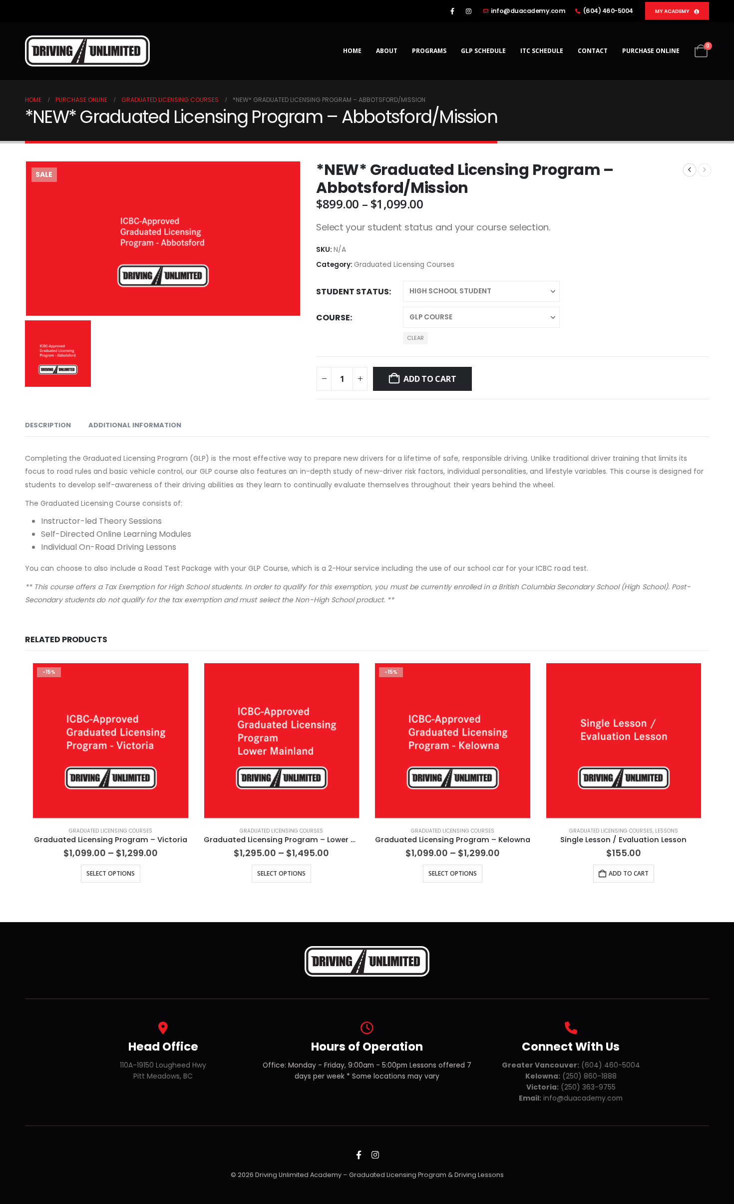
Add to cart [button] (629, 873)
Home (352, 50)
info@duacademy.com (528, 10)
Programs (429, 50)
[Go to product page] (282, 741)
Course (333, 317)
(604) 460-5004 (608, 10)
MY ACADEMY (673, 11)
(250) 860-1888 (571, 1076)
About (386, 50)
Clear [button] (415, 338)
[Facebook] (452, 11)
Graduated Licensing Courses (404, 264)
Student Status (352, 291)
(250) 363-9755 (571, 1087)
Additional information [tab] (134, 425)
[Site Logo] (87, 50)
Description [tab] (48, 425)
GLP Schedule (483, 50)
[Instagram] (469, 11)
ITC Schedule (541, 50)
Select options (110, 873)
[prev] (690, 170)
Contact (593, 50)
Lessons (666, 831)
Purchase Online (651, 50)
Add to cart (429, 378)
